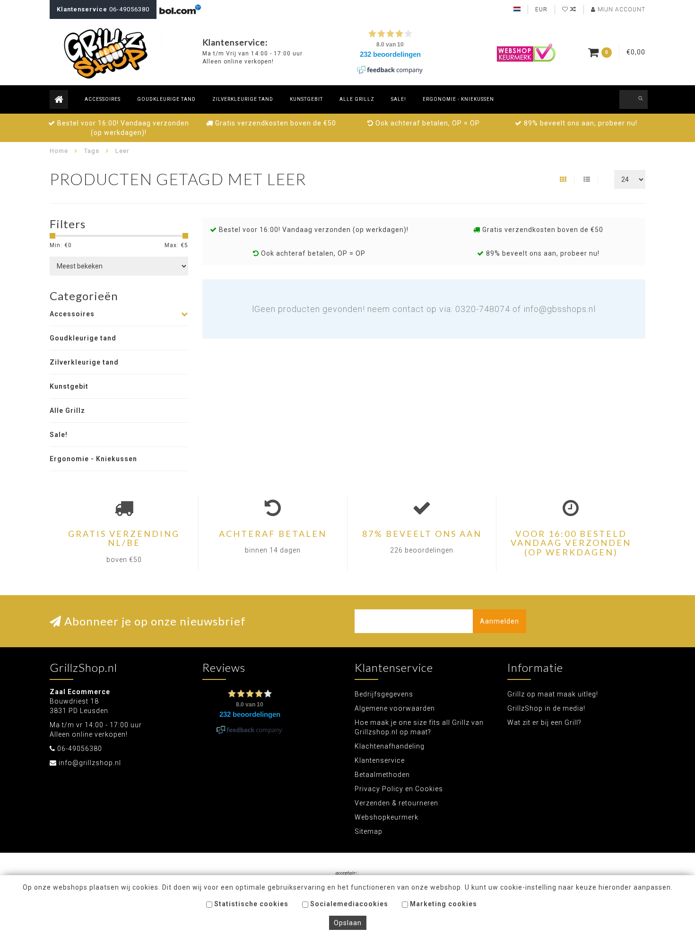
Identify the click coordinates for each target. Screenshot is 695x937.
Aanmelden (499, 621)
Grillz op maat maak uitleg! (552, 694)
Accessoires (103, 99)
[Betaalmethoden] (347, 874)
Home (59, 150)
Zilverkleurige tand (242, 99)
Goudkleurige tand (166, 99)
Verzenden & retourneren (396, 803)
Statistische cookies (250, 904)
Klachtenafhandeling (390, 746)
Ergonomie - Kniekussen (458, 99)
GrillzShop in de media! (546, 708)
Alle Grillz (356, 99)
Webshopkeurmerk (386, 817)
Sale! (398, 99)
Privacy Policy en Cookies (399, 789)
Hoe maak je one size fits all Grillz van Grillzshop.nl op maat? (419, 727)
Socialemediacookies (348, 904)
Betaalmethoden (382, 774)
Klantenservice (380, 760)
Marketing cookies (442, 904)
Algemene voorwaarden (395, 708)
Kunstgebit (306, 99)
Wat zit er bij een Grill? (544, 722)
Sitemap (368, 831)
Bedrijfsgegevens (384, 694)
